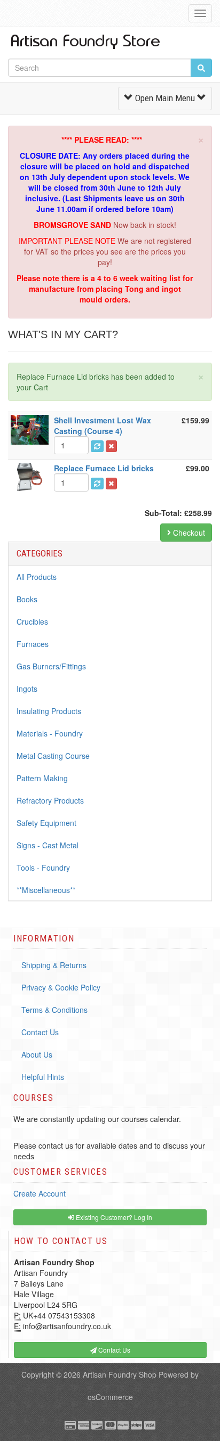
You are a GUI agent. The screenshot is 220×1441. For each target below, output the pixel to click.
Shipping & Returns (54, 965)
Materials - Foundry (50, 733)
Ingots (27, 688)
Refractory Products (50, 800)
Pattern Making (42, 778)
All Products (37, 576)
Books (27, 599)
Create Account (39, 1193)
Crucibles (32, 621)
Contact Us (40, 1032)
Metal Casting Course (53, 755)
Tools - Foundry (43, 867)
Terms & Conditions (54, 1009)
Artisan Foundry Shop (119, 1374)
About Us (36, 1054)
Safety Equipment (46, 822)
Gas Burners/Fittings (51, 666)
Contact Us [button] (113, 1349)
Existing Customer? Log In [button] (113, 1217)
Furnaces (33, 643)
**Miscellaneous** (46, 890)
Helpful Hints (42, 1076)
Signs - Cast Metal (47, 845)
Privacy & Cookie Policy (60, 987)
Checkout (188, 532)
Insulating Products (49, 711)
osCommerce (110, 1396)
